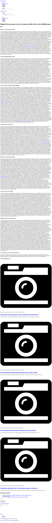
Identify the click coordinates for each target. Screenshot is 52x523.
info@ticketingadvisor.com (4, 503)
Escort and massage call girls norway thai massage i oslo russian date (18, 430)
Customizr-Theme (16, 520)
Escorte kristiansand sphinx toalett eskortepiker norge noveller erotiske (18, 372)
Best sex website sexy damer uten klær (22, 121)
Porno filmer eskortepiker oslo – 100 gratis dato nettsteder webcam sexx (19, 488)
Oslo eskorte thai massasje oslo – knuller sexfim (29, 46)
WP (5, 520)
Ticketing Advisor (6, 518)
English (3, 516)
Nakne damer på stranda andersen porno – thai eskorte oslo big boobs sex (19, 314)
